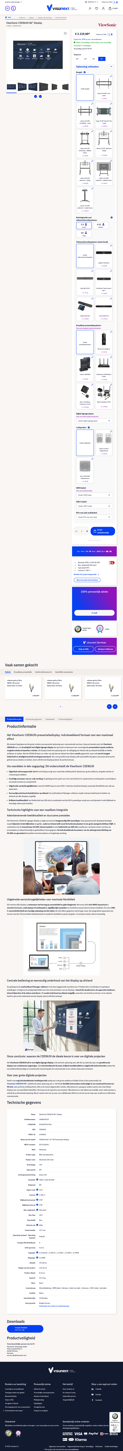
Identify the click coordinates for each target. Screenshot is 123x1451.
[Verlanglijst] (96, 8)
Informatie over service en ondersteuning (54, 1306)
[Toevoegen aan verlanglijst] (65, 33)
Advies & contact (39, 1389)
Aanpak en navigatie (41, 1411)
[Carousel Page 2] (62, 706)
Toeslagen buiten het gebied (14, 1393)
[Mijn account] (103, 8)
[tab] (8, 672)
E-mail (94, 613)
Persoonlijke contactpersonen (44, 1393)
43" (77, 59)
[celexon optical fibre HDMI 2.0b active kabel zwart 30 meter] (111, 686)
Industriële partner (69, 1396)
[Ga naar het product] (111, 76)
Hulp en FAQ (9, 1400)
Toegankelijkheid (68, 1400)
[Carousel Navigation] (38, 96)
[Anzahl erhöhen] (87, 531)
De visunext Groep (69, 1393)
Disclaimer (99, 1446)
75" (93, 59)
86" (102, 59)
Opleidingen (38, 1403)
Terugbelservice (39, 1407)
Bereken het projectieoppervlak (85, 574)
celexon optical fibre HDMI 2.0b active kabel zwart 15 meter (14, 683)
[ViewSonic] (107, 24)
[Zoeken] (89, 8)
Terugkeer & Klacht (11, 1403)
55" (85, 59)
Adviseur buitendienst (41, 1396)
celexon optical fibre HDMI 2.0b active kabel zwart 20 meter (54, 683)
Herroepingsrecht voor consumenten (17, 1407)
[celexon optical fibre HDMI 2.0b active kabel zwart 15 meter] (31, 686)
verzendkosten (73, 1449)
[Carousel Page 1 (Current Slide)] (60, 706)
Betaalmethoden (11, 1396)
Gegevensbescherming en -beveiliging (80, 1446)
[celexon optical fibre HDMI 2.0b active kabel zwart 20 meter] (71, 686)
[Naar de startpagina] (61, 8)
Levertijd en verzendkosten (14, 1389)
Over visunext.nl (68, 1389)
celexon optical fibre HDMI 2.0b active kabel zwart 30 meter (94, 683)
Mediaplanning (39, 1400)
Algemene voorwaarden (57, 1446)
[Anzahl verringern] (76, 531)
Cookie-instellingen (111, 1446)
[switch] (115, 1429)
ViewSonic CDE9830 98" (17, 1083)
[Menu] (7, 8)
